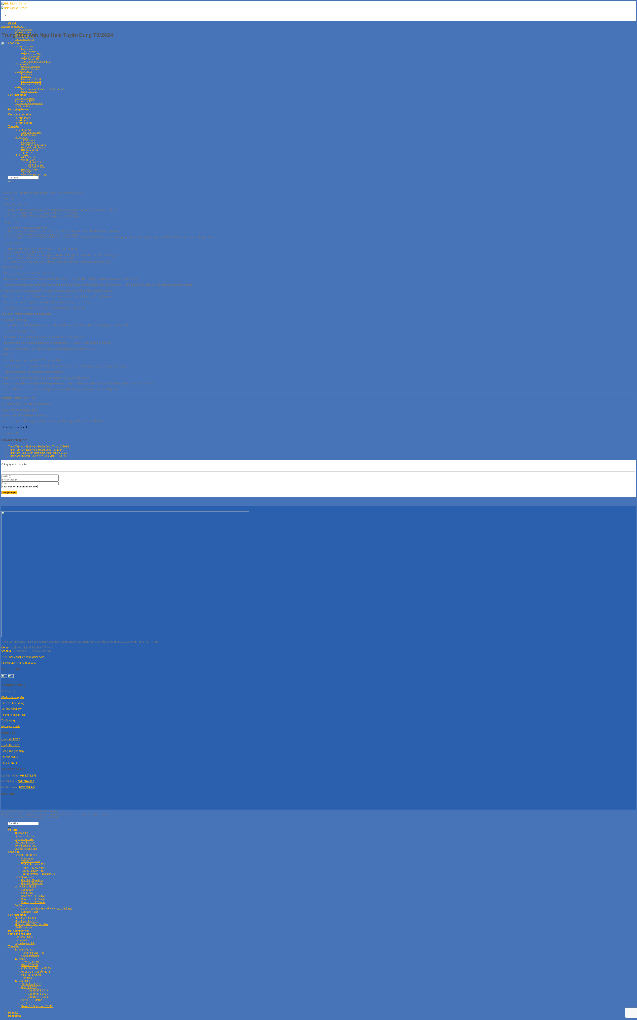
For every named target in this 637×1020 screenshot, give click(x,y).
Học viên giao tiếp (25, 943)
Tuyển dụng (16, 27)
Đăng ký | (13, 1012)
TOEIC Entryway (30, 861)
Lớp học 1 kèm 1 (31, 911)
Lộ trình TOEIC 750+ (27, 855)
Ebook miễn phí (30, 955)
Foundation (27, 858)
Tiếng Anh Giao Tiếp (32, 952)
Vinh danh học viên (19, 933)
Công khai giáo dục (25, 845)
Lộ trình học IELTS (25, 886)
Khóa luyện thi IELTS (26, 921)
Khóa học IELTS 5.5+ (33, 899)
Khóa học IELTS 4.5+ (33, 896)
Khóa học (14, 851)
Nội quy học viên (10, 726)
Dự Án (18, 905)
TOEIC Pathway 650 (33, 867)
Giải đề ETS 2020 (38, 996)
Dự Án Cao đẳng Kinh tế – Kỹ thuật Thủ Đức (46, 908)
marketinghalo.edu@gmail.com (26, 657)
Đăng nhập (14, 1015)
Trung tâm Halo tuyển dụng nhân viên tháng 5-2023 (37, 452)
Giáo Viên (5, 27)
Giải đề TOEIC (29, 987)
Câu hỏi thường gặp (24, 39)
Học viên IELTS (23, 940)
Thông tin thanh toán (13, 714)
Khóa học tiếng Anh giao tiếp (31, 924)
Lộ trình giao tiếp (24, 877)
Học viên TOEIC (24, 937)
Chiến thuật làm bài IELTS (36, 968)
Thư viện (13, 946)
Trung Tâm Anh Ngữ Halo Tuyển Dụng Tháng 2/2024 (38, 446)
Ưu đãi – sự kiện (24, 927)
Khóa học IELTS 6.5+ (33, 902)
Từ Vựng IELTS (30, 962)
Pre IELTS (27, 892)
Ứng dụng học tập (25, 842)
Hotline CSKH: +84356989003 (18, 662)
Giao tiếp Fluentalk (32, 883)
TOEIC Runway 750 (32, 870)
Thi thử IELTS (9, 762)
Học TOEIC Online (31, 1000)
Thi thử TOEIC (9, 756)
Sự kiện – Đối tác (23, 29)
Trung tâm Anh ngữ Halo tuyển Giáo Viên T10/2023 (37, 456)
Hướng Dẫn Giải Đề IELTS (35, 971)
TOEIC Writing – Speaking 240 (38, 874)
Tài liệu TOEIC (23, 981)
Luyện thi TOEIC (10, 739)
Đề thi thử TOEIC (31, 984)
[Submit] (9, 827)
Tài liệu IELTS (22, 959)
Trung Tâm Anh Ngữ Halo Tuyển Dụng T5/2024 (35, 449)
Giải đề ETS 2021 (38, 993)
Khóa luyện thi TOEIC (27, 918)
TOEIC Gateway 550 (33, 864)
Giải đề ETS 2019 (38, 990)
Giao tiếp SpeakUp (32, 880)
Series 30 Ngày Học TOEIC (37, 1006)
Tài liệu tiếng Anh (24, 949)
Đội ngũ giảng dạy (11, 709)
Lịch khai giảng (17, 915)
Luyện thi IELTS (10, 745)
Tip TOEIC (27, 1003)
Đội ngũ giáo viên (18, 930)
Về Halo (12, 23)
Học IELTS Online (31, 974)
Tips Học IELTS (30, 978)
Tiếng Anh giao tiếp (12, 751)
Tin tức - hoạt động (12, 703)
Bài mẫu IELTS (29, 965)
